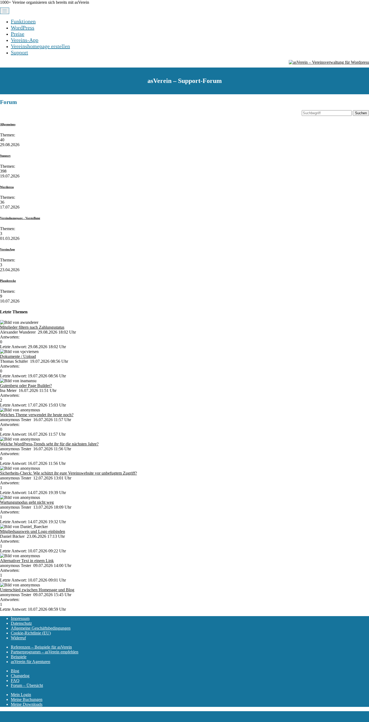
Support (19, 52)
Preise (17, 34)
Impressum (20, 618)
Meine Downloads (26, 704)
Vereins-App (24, 40)
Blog (15, 671)
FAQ (15, 680)
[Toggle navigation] (4, 11)
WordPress (22, 28)
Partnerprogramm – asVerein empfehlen (44, 652)
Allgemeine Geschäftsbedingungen (41, 628)
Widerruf (18, 638)
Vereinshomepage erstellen (40, 46)
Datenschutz (21, 623)
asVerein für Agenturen (30, 661)
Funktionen (23, 21)
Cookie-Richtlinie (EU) (31, 633)
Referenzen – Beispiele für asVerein (41, 647)
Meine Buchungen (26, 699)
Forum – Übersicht (27, 685)
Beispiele (18, 656)
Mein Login (21, 694)
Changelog (20, 675)
